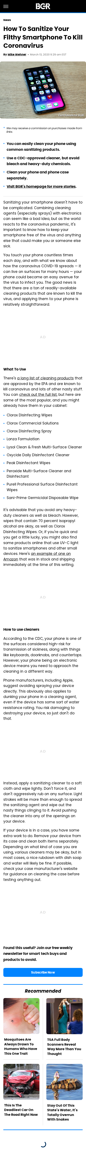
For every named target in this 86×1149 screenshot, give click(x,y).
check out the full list (38, 395)
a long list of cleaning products (45, 378)
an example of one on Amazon (37, 556)
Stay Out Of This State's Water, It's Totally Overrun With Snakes (62, 1112)
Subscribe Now (43, 972)
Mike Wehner (17, 54)
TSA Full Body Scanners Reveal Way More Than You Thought (64, 1046)
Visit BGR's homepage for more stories (41, 186)
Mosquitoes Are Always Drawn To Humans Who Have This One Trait (20, 1046)
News (7, 20)
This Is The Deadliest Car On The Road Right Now (21, 1110)
